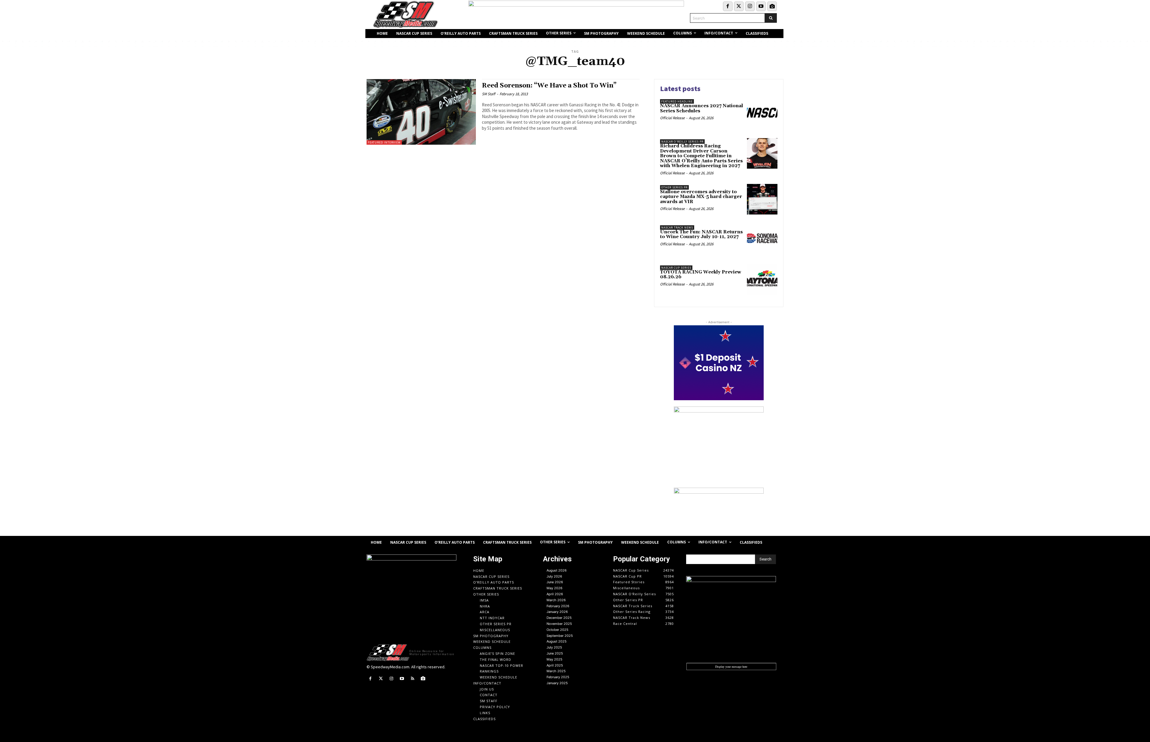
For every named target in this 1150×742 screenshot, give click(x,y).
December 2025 (559, 618)
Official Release (672, 117)
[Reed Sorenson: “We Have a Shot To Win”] (421, 112)
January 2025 (557, 683)
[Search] (771, 18)
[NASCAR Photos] (772, 6)
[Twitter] (739, 6)
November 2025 (559, 624)
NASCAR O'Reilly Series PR (682, 141)
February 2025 (558, 677)
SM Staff (488, 93)
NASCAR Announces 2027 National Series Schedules (701, 108)
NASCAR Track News (677, 227)
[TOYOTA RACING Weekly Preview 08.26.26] (762, 279)
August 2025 (557, 641)
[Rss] (412, 678)
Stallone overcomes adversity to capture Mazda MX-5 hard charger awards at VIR (701, 197)
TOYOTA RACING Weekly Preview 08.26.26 (700, 274)
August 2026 (557, 570)
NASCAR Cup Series (676, 268)
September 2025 (560, 636)
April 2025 (555, 665)
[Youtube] (761, 6)
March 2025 (556, 671)
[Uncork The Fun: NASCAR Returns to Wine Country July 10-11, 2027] (762, 239)
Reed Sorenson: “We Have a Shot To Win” (549, 86)
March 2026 (556, 600)
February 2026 (558, 606)
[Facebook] (728, 6)
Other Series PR (674, 187)
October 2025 (557, 630)
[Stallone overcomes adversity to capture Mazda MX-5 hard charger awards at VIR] (762, 199)
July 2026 (554, 576)
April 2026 (555, 594)
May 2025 (554, 659)
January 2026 (557, 612)
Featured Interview (384, 142)
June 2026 (555, 582)
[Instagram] (750, 6)
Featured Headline (677, 101)
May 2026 (554, 588)
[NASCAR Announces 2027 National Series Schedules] (762, 113)
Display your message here (731, 666)
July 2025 (554, 647)
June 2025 (555, 653)
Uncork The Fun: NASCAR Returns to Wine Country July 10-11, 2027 (701, 234)
